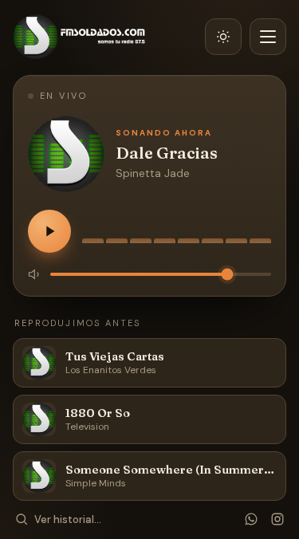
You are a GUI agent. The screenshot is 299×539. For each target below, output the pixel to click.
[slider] (160, 274)
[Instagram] (277, 519)
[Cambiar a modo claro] (223, 36)
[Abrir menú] (268, 36)
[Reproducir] (49, 231)
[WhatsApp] (251, 519)
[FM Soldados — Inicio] (79, 36)
